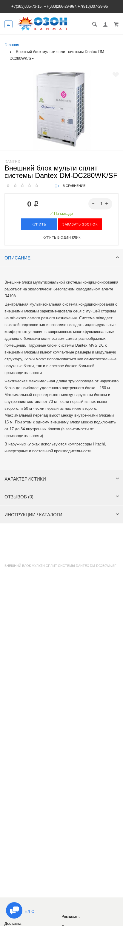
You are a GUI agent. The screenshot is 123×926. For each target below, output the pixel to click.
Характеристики (25, 478)
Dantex (12, 161)
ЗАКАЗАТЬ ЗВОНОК (80, 224)
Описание (17, 257)
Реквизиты (70, 916)
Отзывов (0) (18, 496)
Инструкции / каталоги (33, 514)
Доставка (12, 923)
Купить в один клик (62, 237)
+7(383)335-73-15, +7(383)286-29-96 (42, 6)
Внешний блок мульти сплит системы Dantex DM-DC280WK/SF (60, 565)
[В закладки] (116, 74)
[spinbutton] (100, 203)
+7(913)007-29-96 (93, 6)
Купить (39, 224)
